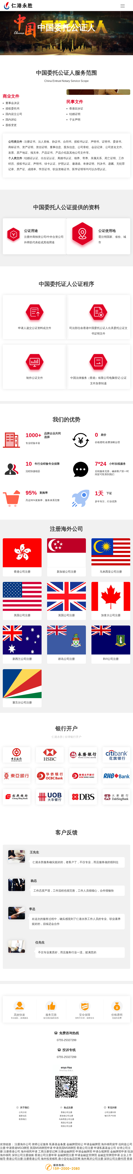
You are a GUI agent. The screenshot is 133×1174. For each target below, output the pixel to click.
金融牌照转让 (74, 1144)
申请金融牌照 (92, 1144)
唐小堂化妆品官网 (69, 1158)
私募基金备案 (57, 1144)
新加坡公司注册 (66, 1116)
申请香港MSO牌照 (17, 1147)
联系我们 (22, 1119)
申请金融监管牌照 (86, 1155)
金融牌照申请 (118, 1151)
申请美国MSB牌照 (64, 1147)
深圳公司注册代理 (115, 1158)
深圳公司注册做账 (23, 1155)
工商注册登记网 (47, 1151)
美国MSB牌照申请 (41, 1147)
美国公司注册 (66, 1123)
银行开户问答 (110, 1116)
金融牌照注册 (65, 1155)
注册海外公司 (23, 1144)
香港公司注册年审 (46, 1155)
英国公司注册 (66, 1126)
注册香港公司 (11, 1151)
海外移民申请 (29, 1151)
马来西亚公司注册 (66, 1119)
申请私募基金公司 (105, 1147)
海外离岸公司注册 (92, 1158)
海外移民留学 (109, 1144)
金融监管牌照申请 (109, 1155)
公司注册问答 (110, 1112)
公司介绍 (22, 1112)
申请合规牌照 (101, 1151)
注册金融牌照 (66, 1151)
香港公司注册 (66, 1112)
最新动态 (22, 1116)
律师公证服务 (40, 1144)
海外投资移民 (49, 1158)
